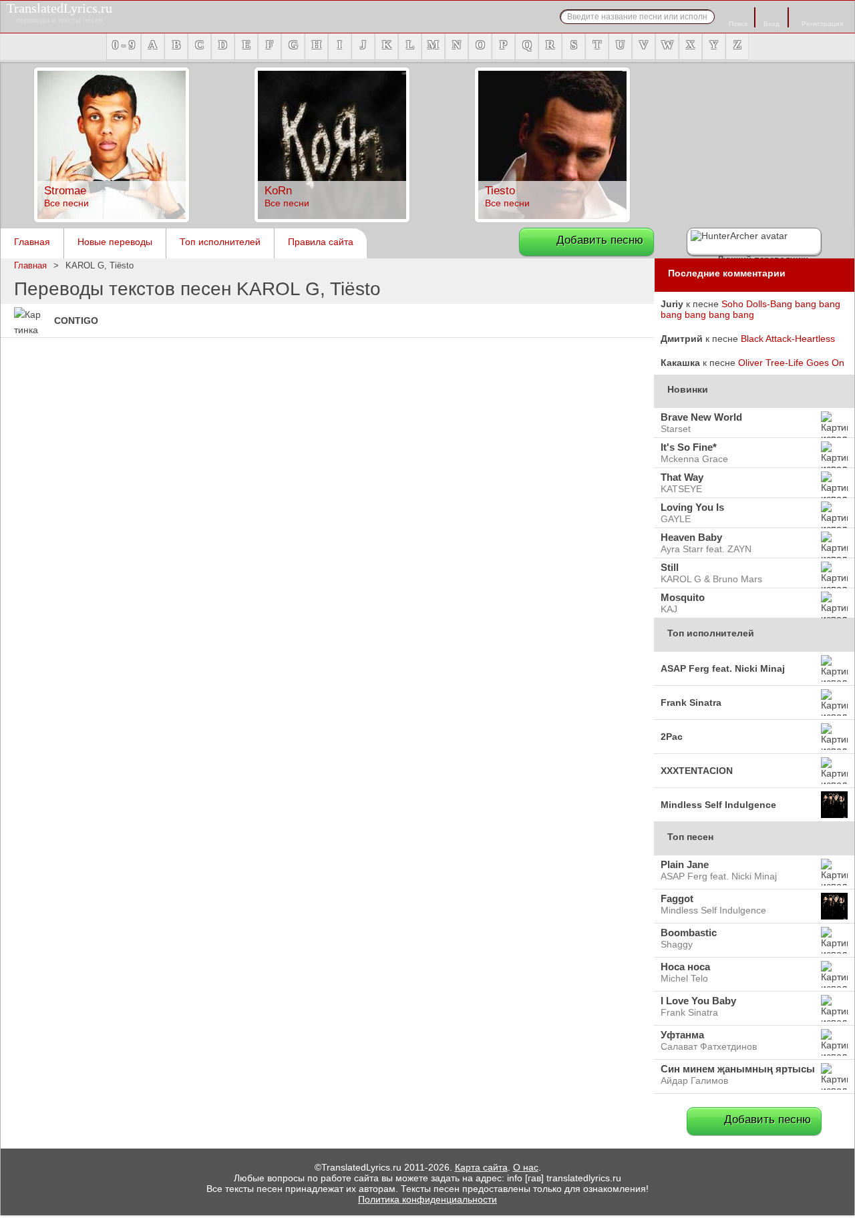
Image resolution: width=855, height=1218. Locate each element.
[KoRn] (331, 219)
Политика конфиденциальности (427, 1199)
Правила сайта (320, 241)
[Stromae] (111, 219)
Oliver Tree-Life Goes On (791, 362)
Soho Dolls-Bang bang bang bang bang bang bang (750, 309)
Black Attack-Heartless (788, 338)
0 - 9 (123, 44)
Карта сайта (481, 1167)
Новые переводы (114, 241)
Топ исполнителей (220, 241)
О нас (525, 1167)
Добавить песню (599, 240)
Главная (32, 241)
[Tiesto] (552, 219)
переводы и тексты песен (59, 12)
